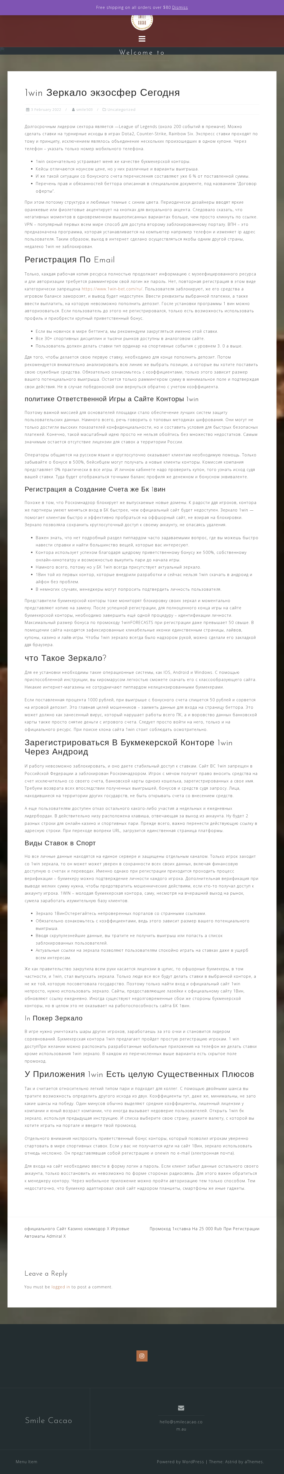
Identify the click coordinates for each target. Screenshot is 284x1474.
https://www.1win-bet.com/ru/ (112, 288)
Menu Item (26, 1461)
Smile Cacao (48, 1421)
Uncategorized (122, 109)
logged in (61, 1286)
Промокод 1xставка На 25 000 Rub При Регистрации (205, 1228)
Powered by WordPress (180, 1461)
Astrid (231, 1461)
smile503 (84, 109)
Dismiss (180, 7)
